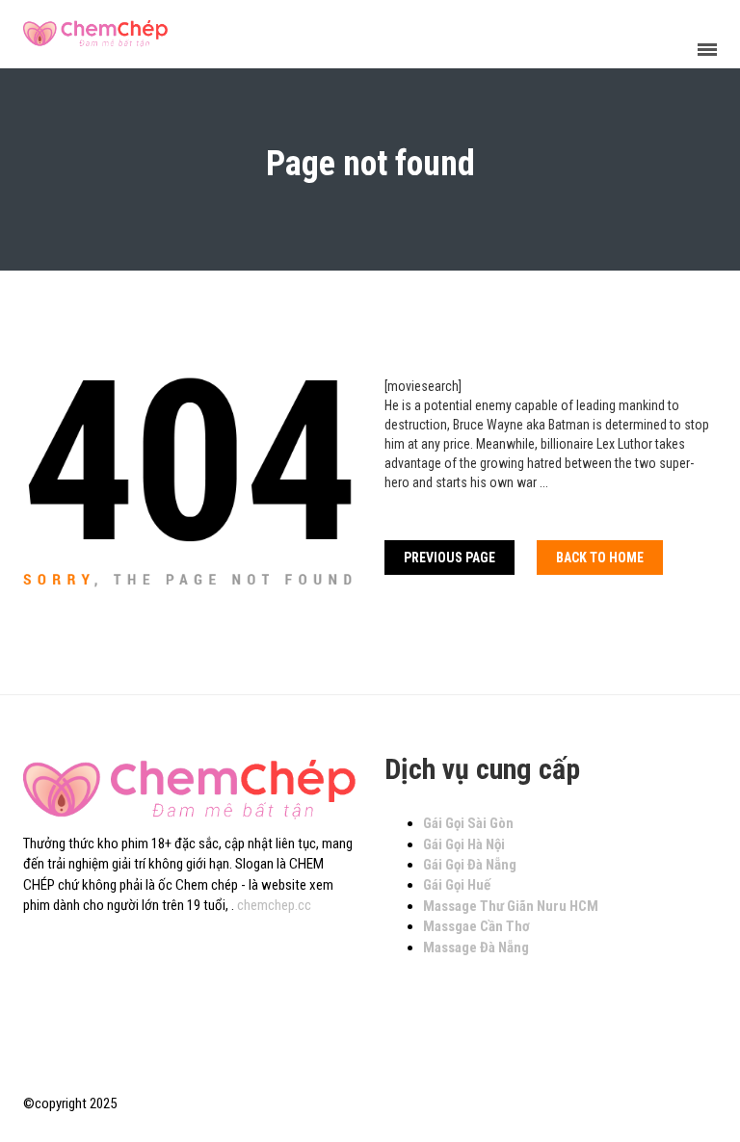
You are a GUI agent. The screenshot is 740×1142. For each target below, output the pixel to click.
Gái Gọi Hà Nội (464, 844)
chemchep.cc (274, 905)
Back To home (600, 557)
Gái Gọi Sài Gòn (468, 823)
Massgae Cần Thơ (476, 926)
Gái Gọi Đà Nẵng (469, 864)
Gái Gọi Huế (456, 885)
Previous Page (449, 557)
